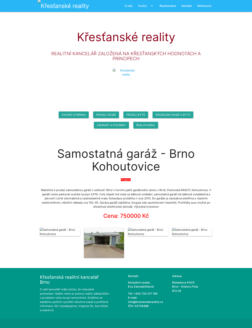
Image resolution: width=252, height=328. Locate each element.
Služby (146, 6)
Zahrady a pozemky (111, 125)
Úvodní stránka (74, 114)
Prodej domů (106, 114)
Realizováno (145, 125)
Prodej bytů (135, 114)
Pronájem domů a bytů (173, 114)
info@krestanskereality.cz (145, 302)
